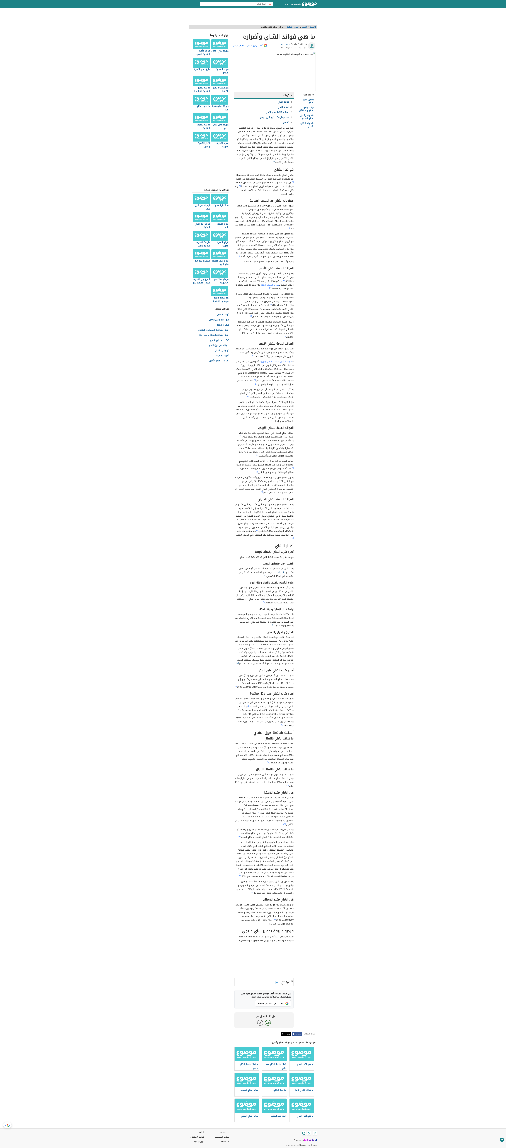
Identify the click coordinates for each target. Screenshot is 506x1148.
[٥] (284, 280)
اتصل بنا (201, 1132)
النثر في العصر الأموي (219, 361)
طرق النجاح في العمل (219, 320)
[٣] (240, 185)
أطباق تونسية (222, 356)
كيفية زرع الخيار (222, 350)
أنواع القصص (223, 315)
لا (260, 1023)
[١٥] (265, 575)
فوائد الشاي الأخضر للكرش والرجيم (276, 361)
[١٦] (236, 686)
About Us (225, 1142)
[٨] (251, 316)
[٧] (271, 304)
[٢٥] (274, 919)
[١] (274, 161)
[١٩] (268, 762)
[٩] (255, 379)
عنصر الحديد (279, 572)
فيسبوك (298, 1034)
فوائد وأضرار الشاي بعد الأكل (306, 108)
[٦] (270, 288)
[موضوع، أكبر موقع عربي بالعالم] (309, 4)
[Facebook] (315, 1133)
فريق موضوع (199, 1142)
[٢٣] (239, 836)
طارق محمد (285, 44)
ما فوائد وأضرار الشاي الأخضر (307, 116)
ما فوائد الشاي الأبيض (307, 124)
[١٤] (293, 538)
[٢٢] (284, 823)
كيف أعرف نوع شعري (219, 340)
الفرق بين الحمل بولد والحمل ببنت (214, 335)
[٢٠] (287, 785)
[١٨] (282, 724)
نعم (268, 1023)
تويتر (288, 1034)
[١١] (248, 396)
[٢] (293, 181)
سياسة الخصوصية (222, 1137)
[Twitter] (309, 1133)
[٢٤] (240, 875)
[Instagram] (304, 1133)
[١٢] (241, 436)
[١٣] (257, 530)
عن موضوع (224, 1132)
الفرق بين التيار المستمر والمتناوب (213, 330)
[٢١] (258, 812)
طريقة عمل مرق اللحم (219, 345)
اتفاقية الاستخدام (197, 1137)
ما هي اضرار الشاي (308, 101)
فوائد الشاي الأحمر (270, 285)
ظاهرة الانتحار (222, 325)
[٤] (289, 228)
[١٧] (249, 705)
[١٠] (256, 383)
